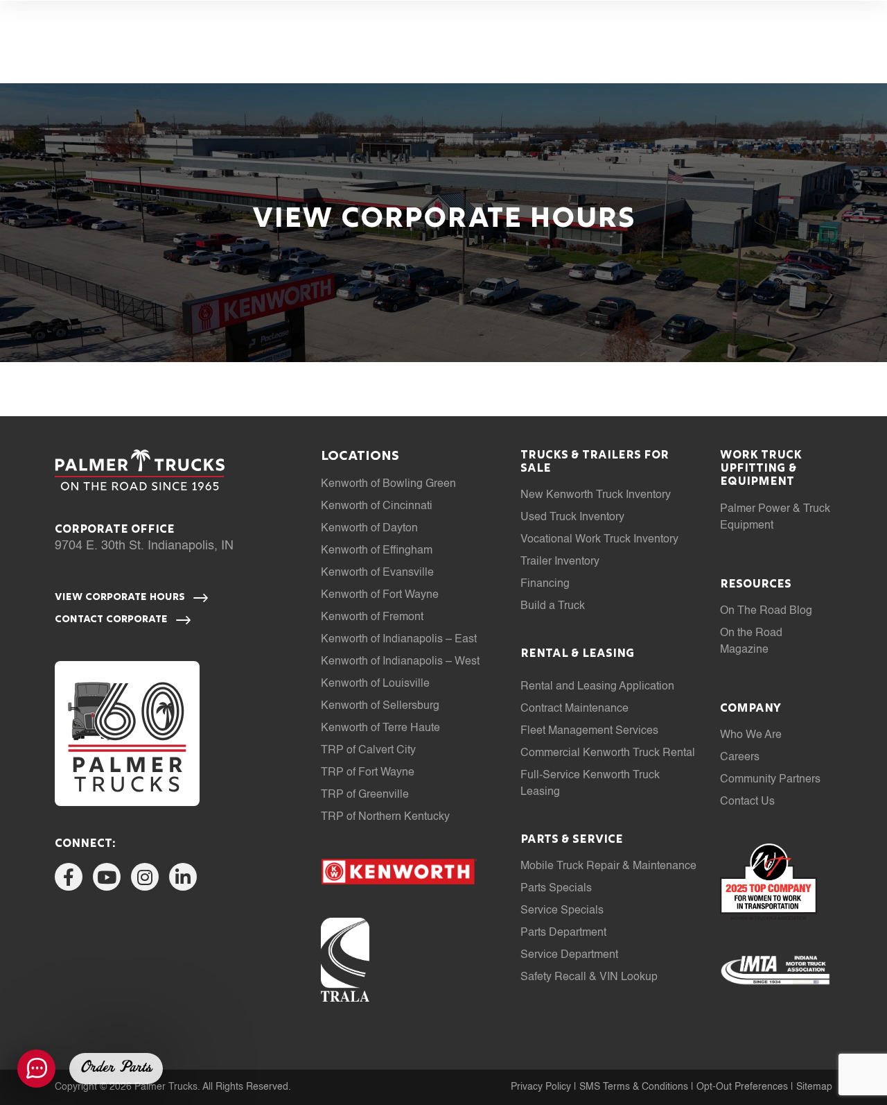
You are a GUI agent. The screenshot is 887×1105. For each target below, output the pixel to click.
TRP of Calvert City (368, 750)
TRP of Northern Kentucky (385, 817)
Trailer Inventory (559, 561)
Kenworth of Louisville (375, 683)
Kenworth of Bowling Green (388, 484)
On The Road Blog (766, 611)
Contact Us (747, 801)
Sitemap (814, 1087)
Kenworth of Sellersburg (380, 706)
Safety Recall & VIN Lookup (589, 977)
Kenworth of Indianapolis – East (399, 639)
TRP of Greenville (365, 794)
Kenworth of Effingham (376, 550)
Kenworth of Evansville (377, 573)
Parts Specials (556, 888)
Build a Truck (552, 606)
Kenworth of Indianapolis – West (400, 661)
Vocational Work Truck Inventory (599, 539)
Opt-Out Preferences (742, 1087)
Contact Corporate (112, 619)
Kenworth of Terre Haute (380, 728)
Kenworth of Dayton (369, 528)
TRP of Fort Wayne (367, 772)
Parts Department (563, 933)
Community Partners (770, 779)
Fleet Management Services (589, 731)
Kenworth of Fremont (372, 617)
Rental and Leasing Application (597, 686)
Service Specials (562, 910)
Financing (545, 584)
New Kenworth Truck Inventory (595, 495)
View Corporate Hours (121, 597)
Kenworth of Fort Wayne (380, 595)
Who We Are (751, 735)
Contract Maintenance (574, 708)
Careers (739, 757)
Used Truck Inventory (572, 517)
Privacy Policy (541, 1087)
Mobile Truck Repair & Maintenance (608, 866)
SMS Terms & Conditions (633, 1087)
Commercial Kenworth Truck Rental (607, 753)
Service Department (569, 955)
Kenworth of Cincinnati (376, 506)
